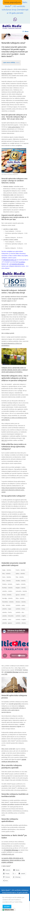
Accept (7, 906)
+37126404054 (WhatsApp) (16, 264)
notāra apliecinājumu (14, 127)
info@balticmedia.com (8, 854)
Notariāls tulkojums (7, 73)
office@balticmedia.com (9, 260)
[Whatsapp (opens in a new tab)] (15, 19)
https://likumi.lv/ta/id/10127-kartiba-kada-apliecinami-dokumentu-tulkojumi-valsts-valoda (13, 490)
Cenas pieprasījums (12, 2)
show (17, 62)
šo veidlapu (22, 262)
